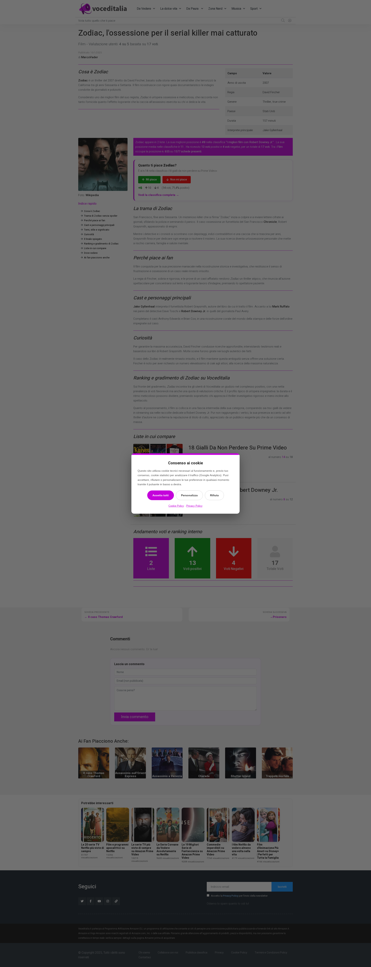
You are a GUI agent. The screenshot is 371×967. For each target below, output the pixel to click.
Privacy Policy (194, 505)
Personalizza (189, 495)
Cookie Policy (176, 505)
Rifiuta (214, 495)
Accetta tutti (160, 495)
